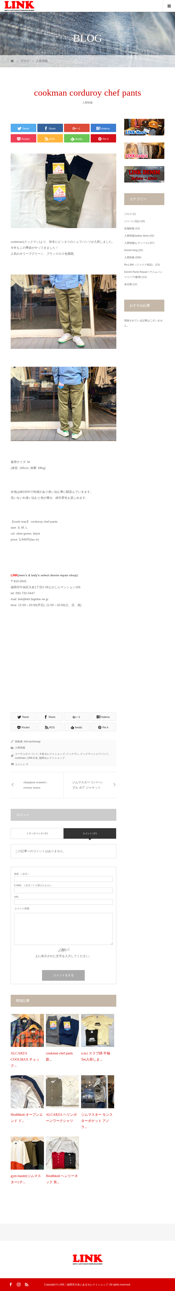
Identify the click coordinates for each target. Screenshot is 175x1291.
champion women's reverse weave (35, 785)
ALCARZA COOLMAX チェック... (25, 1059)
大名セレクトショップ (52, 753)
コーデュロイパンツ (26, 753)
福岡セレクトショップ (52, 757)
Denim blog (131, 250)
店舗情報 (129, 228)
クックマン (72, 753)
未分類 (128, 284)
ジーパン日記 (132, 221)
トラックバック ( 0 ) (37, 833)
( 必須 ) (21, 874)
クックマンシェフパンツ (94, 753)
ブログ (128, 214)
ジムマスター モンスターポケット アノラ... (97, 1121)
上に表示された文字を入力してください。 (63, 956)
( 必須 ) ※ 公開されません (33, 885)
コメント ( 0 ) (90, 833)
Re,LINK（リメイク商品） (139, 264)
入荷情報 (87, 102)
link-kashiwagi (32, 741)
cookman (20, 757)
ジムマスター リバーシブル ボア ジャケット (87, 785)
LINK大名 (32, 757)
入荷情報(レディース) (136, 243)
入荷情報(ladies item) (136, 235)
